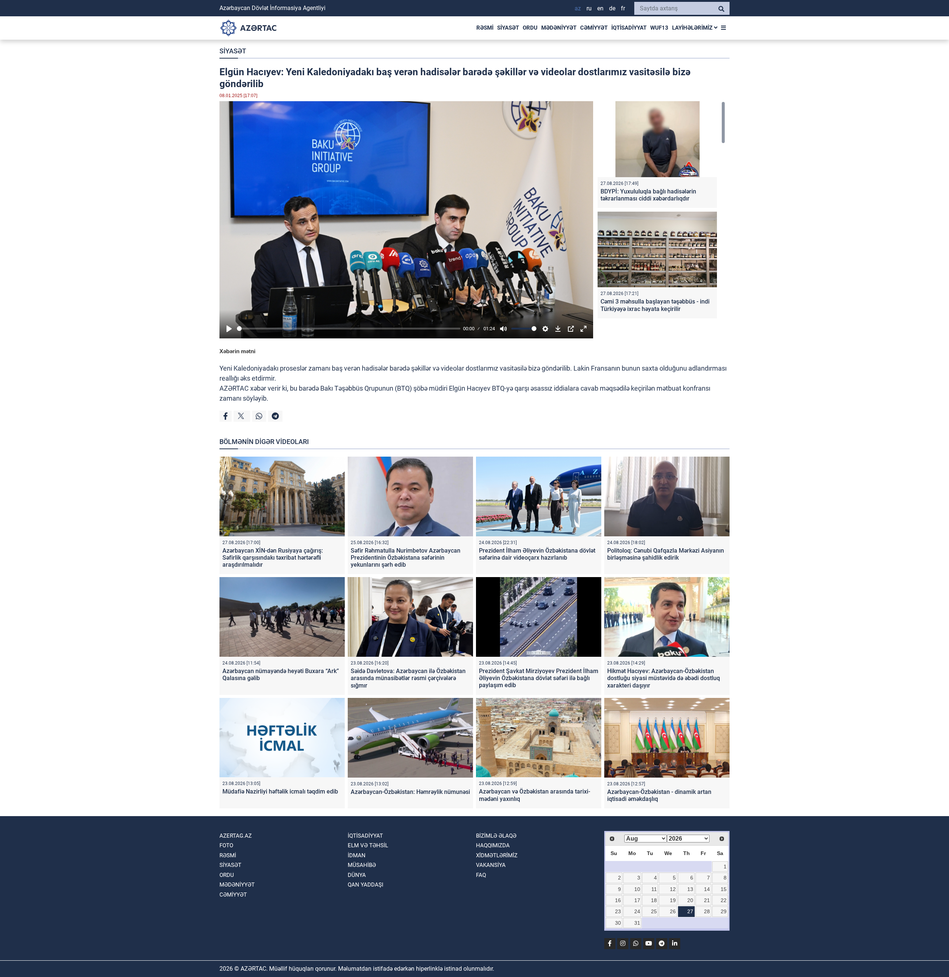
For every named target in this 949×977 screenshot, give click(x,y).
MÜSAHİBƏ (362, 865)
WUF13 (659, 27)
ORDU (530, 27)
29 (724, 911)
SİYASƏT (508, 27)
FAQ (481, 875)
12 (673, 889)
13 (690, 889)
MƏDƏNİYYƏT (558, 27)
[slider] (348, 328)
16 (618, 900)
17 (637, 900)
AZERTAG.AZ (235, 835)
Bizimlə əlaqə (496, 835)
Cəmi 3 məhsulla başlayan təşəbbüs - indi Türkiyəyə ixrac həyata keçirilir (655, 305)
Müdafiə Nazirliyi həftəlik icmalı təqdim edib (280, 791)
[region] (661, 211)
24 (637, 911)
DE (612, 8)
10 (637, 889)
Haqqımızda (493, 845)
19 (673, 900)
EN (600, 8)
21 (707, 900)
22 (724, 900)
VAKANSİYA (491, 865)
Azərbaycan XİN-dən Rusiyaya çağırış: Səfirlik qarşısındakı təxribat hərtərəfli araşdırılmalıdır (272, 557)
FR (623, 8)
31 (637, 923)
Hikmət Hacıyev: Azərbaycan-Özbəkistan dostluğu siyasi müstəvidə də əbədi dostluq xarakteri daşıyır (663, 678)
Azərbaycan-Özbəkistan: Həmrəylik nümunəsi (410, 791)
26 (673, 911)
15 (724, 889)
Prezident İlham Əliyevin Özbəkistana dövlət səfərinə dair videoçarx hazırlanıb (537, 554)
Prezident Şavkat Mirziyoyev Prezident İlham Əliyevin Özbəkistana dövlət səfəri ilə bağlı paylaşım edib (538, 678)
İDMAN (357, 855)
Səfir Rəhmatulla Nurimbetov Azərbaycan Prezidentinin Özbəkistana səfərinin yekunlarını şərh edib (405, 557)
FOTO (226, 845)
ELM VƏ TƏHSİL (368, 845)
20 (690, 900)
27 (690, 911)
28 (707, 911)
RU (589, 8)
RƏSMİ (484, 27)
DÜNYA (357, 875)
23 (618, 911)
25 (654, 911)
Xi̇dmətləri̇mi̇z (497, 855)
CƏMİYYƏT (594, 27)
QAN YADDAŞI (365, 884)
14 (707, 889)
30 (618, 923)
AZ (578, 8)
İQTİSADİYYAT (629, 27)
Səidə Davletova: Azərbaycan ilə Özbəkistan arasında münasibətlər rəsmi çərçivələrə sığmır (408, 678)
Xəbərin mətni (237, 351)
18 (654, 900)
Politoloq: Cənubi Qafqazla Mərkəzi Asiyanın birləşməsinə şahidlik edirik (665, 554)
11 (654, 889)
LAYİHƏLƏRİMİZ (693, 27)
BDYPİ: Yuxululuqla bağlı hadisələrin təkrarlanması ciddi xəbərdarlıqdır (648, 195)
